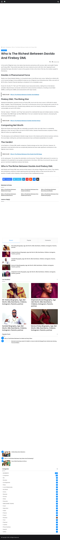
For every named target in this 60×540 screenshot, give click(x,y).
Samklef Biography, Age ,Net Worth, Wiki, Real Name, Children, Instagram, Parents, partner (14, 328)
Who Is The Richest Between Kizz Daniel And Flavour (29, 194)
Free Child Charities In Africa (19, 461)
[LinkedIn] (23, 179)
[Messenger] (34, 179)
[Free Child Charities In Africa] (6, 463)
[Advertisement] (30, 14)
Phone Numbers (7, 527)
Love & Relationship (7, 487)
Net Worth (5, 489)
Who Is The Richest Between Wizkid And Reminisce (8, 194)
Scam (4, 505)
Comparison (8, 47)
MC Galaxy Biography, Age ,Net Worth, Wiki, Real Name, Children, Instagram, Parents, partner (14, 302)
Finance (5, 513)
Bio (4, 477)
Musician (5, 494)
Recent (11, 240)
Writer (4, 498)
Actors (4, 491)
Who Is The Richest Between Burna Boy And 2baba (48, 190)
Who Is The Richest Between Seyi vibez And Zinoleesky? (19, 458)
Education (5, 501)
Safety (4, 531)
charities (5, 524)
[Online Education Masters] (6, 454)
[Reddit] (30, 179)
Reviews (5, 480)
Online (4, 510)
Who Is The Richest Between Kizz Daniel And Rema (29, 190)
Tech (4, 520)
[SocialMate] (7, 1)
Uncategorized (6, 482)
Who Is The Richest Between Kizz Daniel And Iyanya (49, 194)
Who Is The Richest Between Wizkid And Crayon (8, 190)
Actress (5, 496)
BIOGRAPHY (6, 473)
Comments (48, 240)
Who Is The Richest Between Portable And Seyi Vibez (18, 338)
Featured (5, 522)
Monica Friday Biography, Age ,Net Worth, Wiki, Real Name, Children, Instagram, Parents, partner (44, 328)
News (4, 484)
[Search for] (58, 2)
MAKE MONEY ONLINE (8, 503)
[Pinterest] (27, 179)
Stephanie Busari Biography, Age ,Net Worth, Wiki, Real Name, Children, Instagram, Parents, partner (43, 303)
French (4, 515)
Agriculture (5, 508)
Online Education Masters (18, 452)
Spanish (5, 529)
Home (3, 47)
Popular (29, 240)
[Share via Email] (37, 179)
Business (5, 517)
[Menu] (2, 2)
